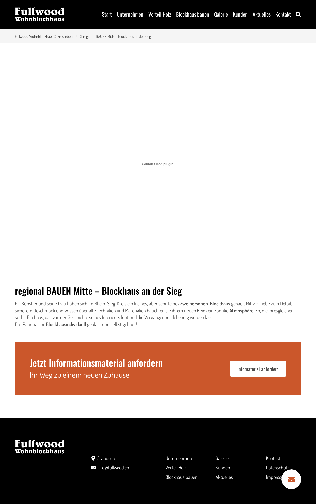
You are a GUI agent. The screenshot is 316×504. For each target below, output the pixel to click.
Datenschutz (277, 467)
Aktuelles (262, 14)
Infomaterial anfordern (258, 369)
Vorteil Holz (159, 14)
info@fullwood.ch (113, 467)
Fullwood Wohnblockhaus (34, 36)
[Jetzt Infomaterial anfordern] (291, 479)
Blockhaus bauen (192, 14)
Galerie (221, 14)
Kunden (240, 14)
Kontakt (283, 14)
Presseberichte (68, 36)
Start (107, 14)
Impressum (277, 477)
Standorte (106, 458)
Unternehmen (130, 14)
